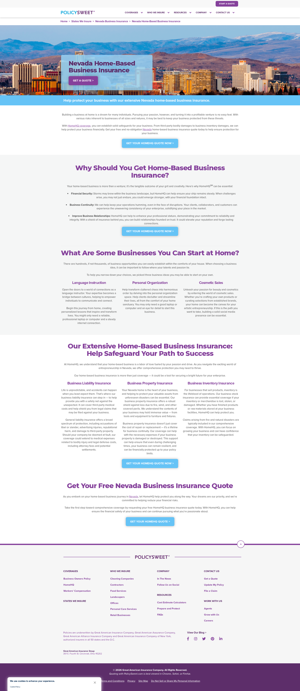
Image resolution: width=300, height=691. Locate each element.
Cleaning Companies (122, 578)
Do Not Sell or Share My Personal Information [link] (175, 681)
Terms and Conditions (112, 681)
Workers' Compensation (77, 591)
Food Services (118, 591)
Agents (208, 608)
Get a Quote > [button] (83, 80)
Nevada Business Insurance (111, 21)
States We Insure (81, 21)
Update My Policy (214, 585)
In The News (164, 578)
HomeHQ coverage (79, 126)
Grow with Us (211, 614)
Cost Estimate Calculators (171, 602)
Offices (114, 603)
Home (64, 21)
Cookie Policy (15, 687)
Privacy (131, 681)
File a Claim (210, 591)
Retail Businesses (120, 615)
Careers (208, 620)
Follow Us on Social (168, 585)
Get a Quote (211, 578)
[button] (95, 682)
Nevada (147, 129)
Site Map (143, 681)
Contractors (117, 585)
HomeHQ (68, 585)
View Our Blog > (196, 632)
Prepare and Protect (168, 608)
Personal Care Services (123, 609)
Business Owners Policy (76, 578)
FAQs (160, 614)
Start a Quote (227, 3)
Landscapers (117, 597)
